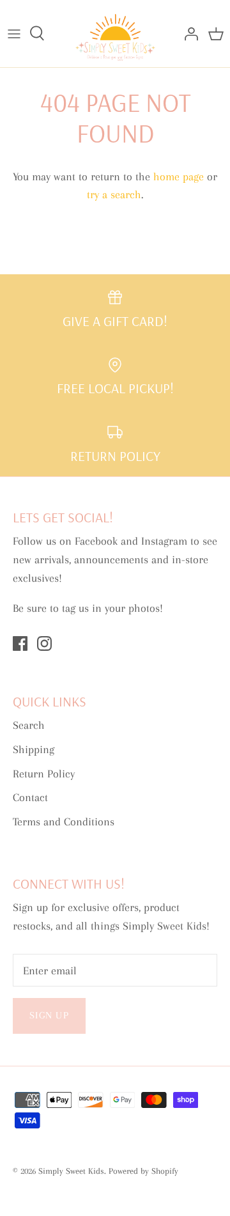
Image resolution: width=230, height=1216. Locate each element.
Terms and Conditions (63, 821)
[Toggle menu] (14, 33)
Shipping (33, 749)
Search (29, 725)
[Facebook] (20, 643)
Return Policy (44, 773)
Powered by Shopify (143, 1171)
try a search (114, 194)
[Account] (188, 33)
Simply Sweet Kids (71, 1171)
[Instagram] (44, 643)
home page (178, 176)
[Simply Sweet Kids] (115, 33)
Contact (30, 797)
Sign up (49, 1015)
